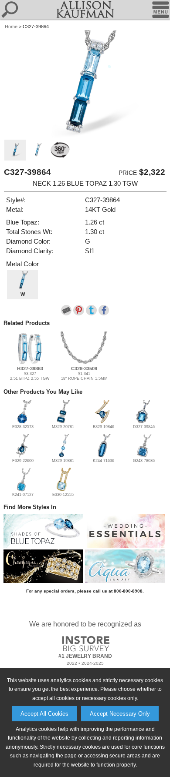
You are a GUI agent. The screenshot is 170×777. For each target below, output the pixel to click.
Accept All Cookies (44, 713)
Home (11, 26)
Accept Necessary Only (120, 713)
